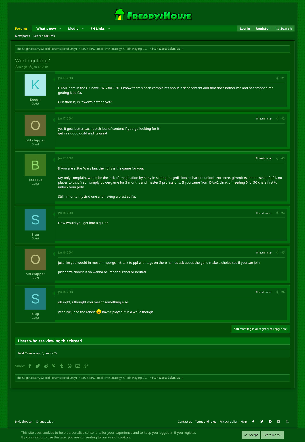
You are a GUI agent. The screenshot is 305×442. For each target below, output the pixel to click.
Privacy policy (228, 421)
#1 (283, 78)
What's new (46, 28)
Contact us (185, 421)
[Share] (277, 78)
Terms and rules (205, 421)
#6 (283, 292)
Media (73, 28)
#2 (283, 118)
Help (244, 421)
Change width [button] (45, 421)
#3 (283, 158)
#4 (283, 213)
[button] (60, 28)
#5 (283, 252)
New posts (22, 36)
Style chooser (24, 421)
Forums (21, 28)
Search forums (44, 36)
